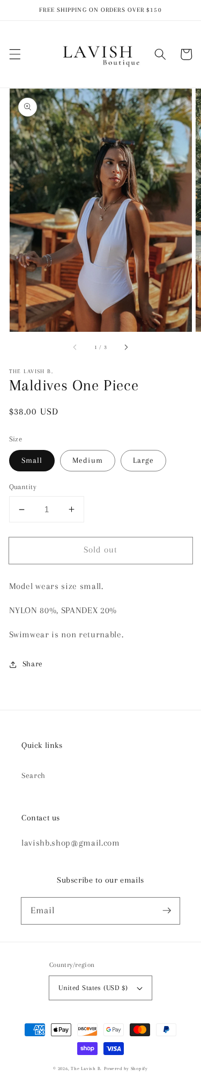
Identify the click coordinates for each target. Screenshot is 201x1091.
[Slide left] (75, 347)
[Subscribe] (167, 910)
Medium (87, 460)
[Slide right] (126, 347)
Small (32, 460)
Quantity (23, 487)
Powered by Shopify (126, 1068)
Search (33, 775)
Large (143, 460)
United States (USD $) (93, 988)
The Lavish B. (86, 1068)
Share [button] (33, 663)
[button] (14, 54)
